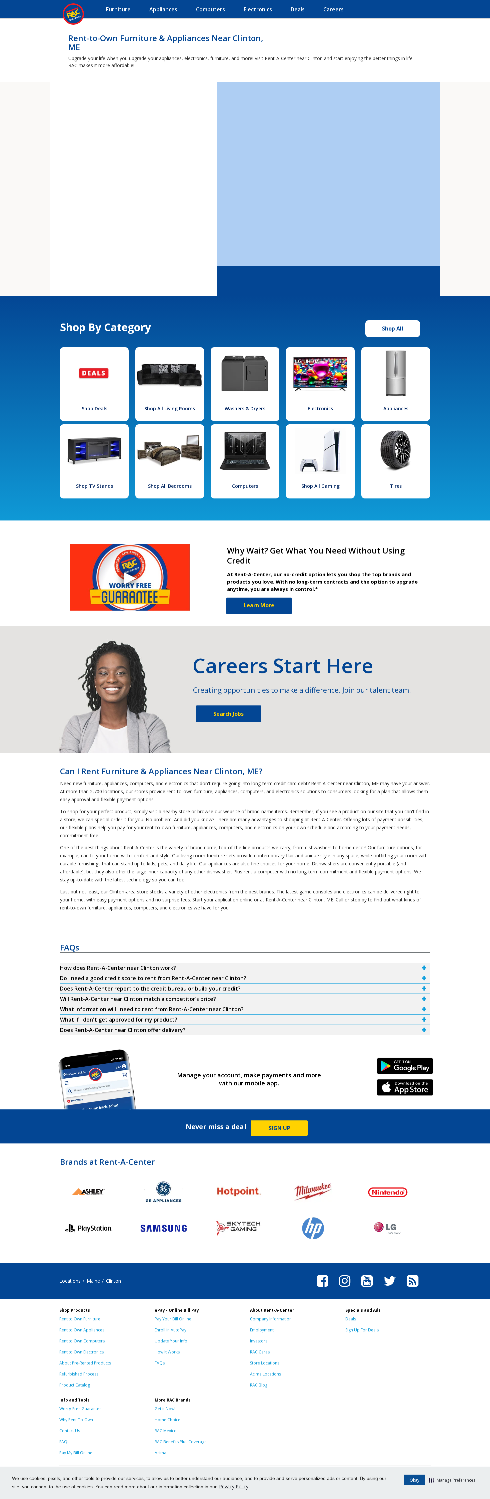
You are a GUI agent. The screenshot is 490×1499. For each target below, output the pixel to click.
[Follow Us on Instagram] (344, 1287)
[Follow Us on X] (390, 1287)
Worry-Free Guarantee (80, 1409)
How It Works (167, 1352)
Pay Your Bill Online (173, 1319)
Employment (262, 1330)
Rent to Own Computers (82, 1341)
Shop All (392, 328)
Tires (396, 486)
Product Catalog (74, 1385)
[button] (452, 1480)
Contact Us (69, 1431)
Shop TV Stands (94, 486)
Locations (70, 1281)
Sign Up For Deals (362, 1330)
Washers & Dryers (245, 408)
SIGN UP (279, 1128)
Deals (350, 1319)
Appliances (395, 408)
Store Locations (264, 1363)
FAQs (160, 1363)
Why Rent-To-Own (76, 1420)
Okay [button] (414, 1480)
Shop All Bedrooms (170, 486)
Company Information (271, 1319)
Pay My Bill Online (75, 1453)
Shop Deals (94, 408)
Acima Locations (265, 1374)
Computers (245, 486)
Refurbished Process (78, 1374)
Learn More (259, 605)
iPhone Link (405, 1089)
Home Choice (167, 1420)
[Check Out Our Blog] (412, 1287)
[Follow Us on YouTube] (367, 1287)
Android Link (405, 1068)
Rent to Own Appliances (81, 1330)
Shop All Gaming (320, 486)
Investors (258, 1341)
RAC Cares (260, 1352)
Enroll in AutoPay (170, 1330)
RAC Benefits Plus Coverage (181, 1442)
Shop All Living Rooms (169, 408)
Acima (160, 1453)
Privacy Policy (233, 1486)
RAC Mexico (166, 1431)
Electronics (320, 408)
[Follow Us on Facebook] (322, 1287)
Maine (93, 1281)
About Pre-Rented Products (85, 1363)
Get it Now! (165, 1409)
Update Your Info (171, 1341)
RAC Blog (258, 1385)
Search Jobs (228, 713)
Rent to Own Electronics (81, 1352)
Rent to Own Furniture (79, 1319)
